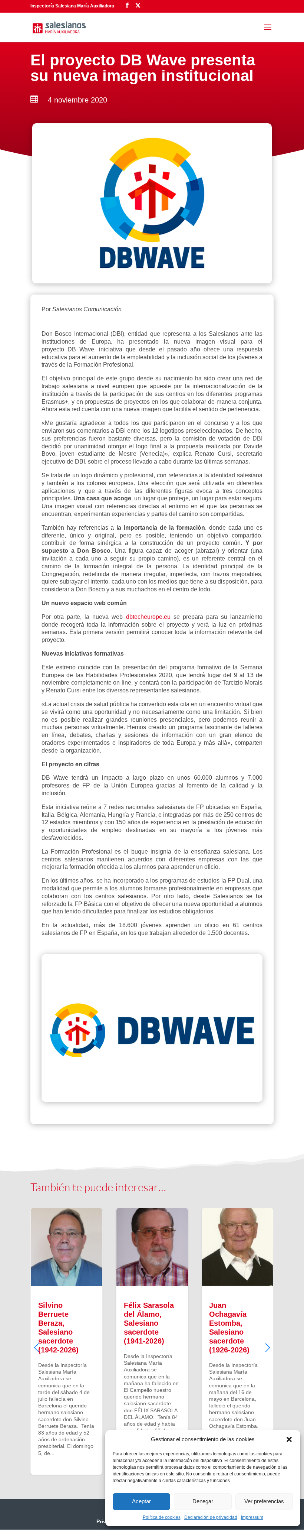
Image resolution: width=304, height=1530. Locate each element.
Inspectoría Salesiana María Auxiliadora (72, 6)
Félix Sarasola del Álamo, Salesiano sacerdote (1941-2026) (152, 1341)
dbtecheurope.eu (148, 617)
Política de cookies (162, 1517)
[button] (289, 1439)
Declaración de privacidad (210, 1517)
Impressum (252, 1517)
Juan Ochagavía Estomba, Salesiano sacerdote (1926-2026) (237, 1341)
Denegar (202, 1501)
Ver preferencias (264, 1501)
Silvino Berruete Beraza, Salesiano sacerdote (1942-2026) (66, 1341)
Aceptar (141, 1501)
